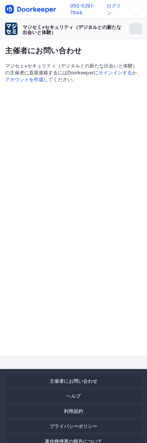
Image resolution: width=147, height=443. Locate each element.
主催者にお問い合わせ (73, 381)
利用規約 (73, 411)
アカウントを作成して (29, 79)
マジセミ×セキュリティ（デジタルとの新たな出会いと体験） (72, 29)
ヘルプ (73, 396)
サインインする (115, 72)
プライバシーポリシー (73, 426)
